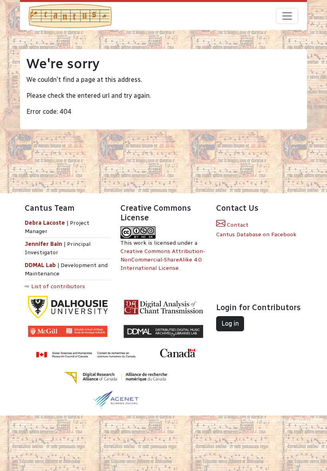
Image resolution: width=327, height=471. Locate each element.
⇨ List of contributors (55, 286)
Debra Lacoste (45, 223)
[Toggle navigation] (287, 16)
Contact (236, 225)
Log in (230, 323)
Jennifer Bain (44, 244)
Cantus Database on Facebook (256, 234)
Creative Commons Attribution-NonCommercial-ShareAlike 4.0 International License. (162, 259)
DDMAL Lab (40, 265)
